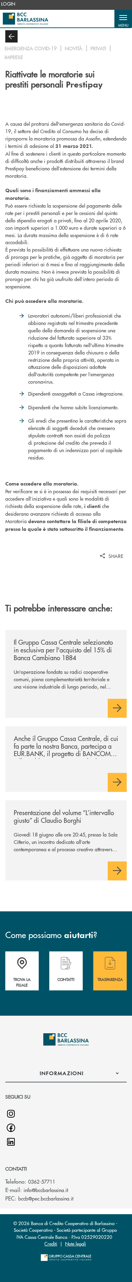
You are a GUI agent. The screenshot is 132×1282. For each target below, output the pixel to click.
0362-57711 (41, 1181)
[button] (123, 18)
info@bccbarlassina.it (46, 1189)
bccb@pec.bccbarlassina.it (45, 1198)
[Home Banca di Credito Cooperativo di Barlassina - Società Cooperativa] (25, 18)
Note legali (75, 1243)
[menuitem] (8, 4)
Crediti (50, 1243)
